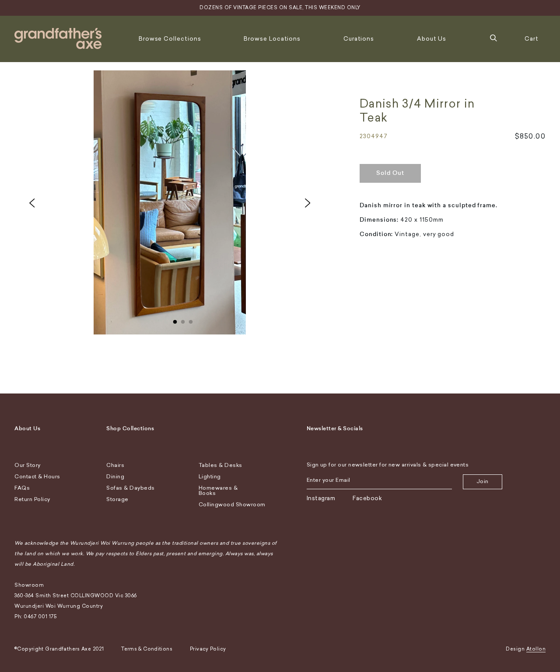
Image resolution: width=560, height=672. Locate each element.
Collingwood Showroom (232, 504)
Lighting (210, 476)
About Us (431, 38)
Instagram (321, 498)
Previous (32, 202)
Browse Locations (272, 38)
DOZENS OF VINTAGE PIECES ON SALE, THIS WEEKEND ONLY (280, 7)
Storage (117, 499)
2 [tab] (183, 320)
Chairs (115, 465)
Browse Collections (170, 38)
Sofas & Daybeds (130, 488)
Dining (115, 476)
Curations (358, 38)
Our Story (27, 465)
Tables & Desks (220, 465)
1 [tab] (175, 320)
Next (307, 202)
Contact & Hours (37, 476)
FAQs (22, 488)
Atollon (536, 649)
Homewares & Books (218, 490)
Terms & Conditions (146, 649)
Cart (532, 38)
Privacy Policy (208, 649)
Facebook (367, 498)
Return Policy (32, 499)
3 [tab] (191, 320)
